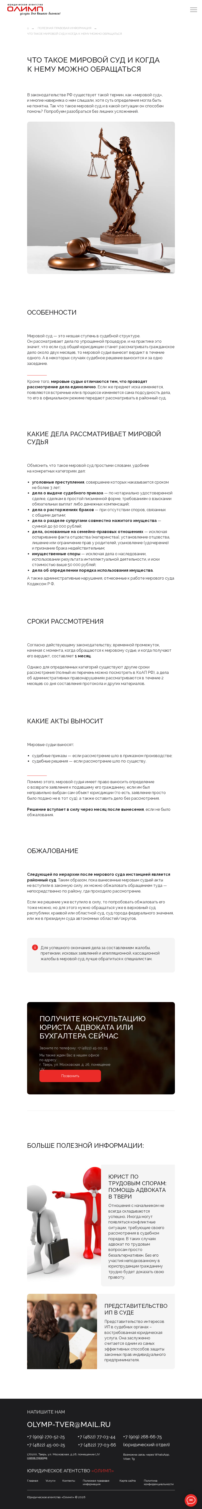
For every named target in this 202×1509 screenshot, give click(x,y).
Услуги (50, 1480)
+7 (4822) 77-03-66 (97, 1444)
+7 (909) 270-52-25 (46, 1436)
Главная (32, 1480)
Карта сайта (127, 1480)
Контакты (68, 1480)
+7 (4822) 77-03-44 (97, 1436)
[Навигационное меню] (193, 9)
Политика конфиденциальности (159, 1482)
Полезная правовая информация (64, 28)
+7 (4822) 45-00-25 (92, 1048)
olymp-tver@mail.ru (69, 1424)
